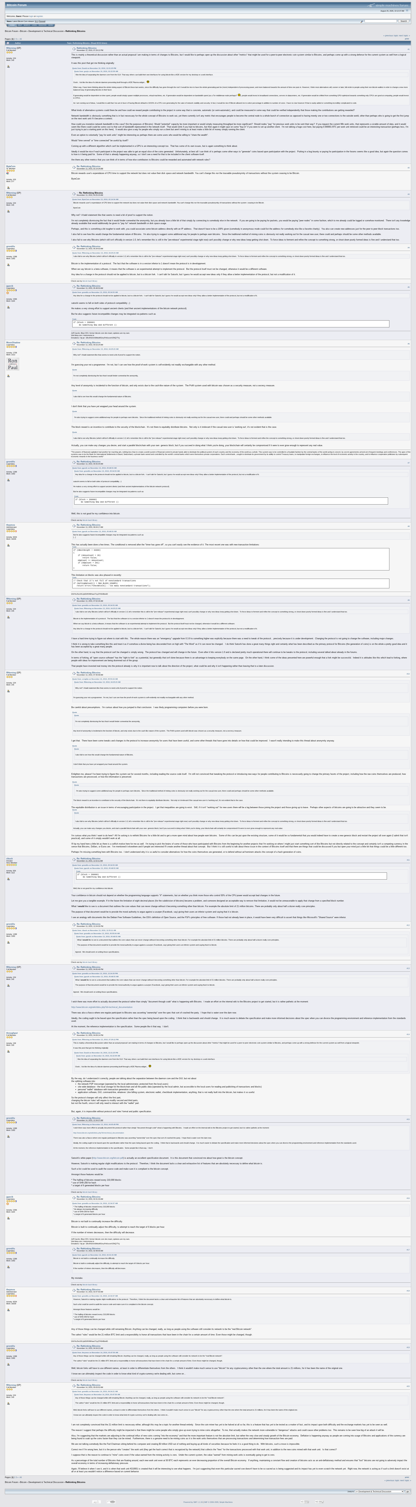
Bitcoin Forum (11, 31)
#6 (409, 344)
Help (20, 25)
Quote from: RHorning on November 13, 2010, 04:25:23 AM (95, 253)
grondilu (10, 246)
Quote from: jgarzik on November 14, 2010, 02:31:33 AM (94, 1255)
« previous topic (390, 35)
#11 (408, 860)
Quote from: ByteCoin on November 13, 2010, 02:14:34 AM (95, 199)
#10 (408, 674)
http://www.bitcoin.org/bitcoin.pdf (108, 1158)
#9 (409, 600)
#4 (409, 248)
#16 (408, 1198)
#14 (408, 1034)
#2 (409, 168)
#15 (408, 1119)
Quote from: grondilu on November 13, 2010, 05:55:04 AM (97, 933)
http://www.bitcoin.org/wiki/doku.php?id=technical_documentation (101, 1007)
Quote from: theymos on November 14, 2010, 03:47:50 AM (95, 1352)
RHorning (11, 48)
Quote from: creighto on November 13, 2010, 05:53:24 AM (95, 679)
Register (42, 25)
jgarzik (9, 286)
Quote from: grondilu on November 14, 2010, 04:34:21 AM (95, 1391)
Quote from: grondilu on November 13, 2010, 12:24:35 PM (95, 973)
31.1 (36, 21)
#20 (408, 1386)
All (21, 39)
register (39, 16)
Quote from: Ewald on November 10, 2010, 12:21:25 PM (94, 68)
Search (27, 25)
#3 (409, 194)
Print (407, 39)
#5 (409, 287)
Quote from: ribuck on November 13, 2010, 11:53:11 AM (94, 930)
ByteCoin (10, 166)
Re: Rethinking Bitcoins (88, 166)
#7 (409, 463)
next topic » (404, 35)
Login (34, 25)
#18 (408, 1291)
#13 (408, 968)
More (50, 25)
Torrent (42, 21)
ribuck (9, 858)
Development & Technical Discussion (46, 31)
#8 (409, 526)
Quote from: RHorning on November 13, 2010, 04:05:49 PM (95, 1124)
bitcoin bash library (90, 281)
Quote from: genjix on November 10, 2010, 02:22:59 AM (96, 71)
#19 (408, 1347)
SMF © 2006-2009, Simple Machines (218, 1502)
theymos (10, 525)
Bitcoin (23, 31)
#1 (409, 49)
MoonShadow (13, 342)
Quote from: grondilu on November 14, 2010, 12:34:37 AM (95, 1203)
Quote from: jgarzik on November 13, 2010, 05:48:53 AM (94, 468)
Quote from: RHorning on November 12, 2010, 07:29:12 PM (95, 1039)
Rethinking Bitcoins (75, 31)
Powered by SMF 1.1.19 (192, 1502)
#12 (408, 925)
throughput (12, 1033)
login (31, 16)
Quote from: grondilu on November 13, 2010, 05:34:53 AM (95, 292)
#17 (408, 1250)
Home (12, 25)
